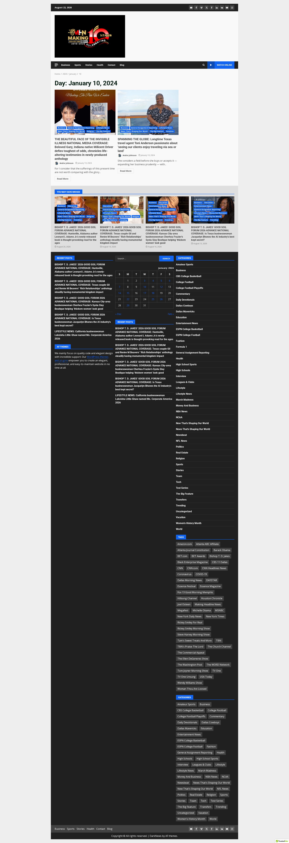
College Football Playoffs (189, 288)
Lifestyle (180, 388)
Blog (122, 65)
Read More (62, 178)
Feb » (171, 314)
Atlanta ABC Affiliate (207, 544)
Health (100, 65)
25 (153, 299)
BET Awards (198, 556)
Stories (88, 65)
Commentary (183, 293)
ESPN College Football (188, 335)
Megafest (182, 610)
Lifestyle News (102, 128)
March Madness (184, 399)
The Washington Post (189, 664)
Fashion (180, 340)
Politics (180, 446)
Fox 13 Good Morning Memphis (195, 592)
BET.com (182, 556)
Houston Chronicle (211, 598)
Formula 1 (181, 346)
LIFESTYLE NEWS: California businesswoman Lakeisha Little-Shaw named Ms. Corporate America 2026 (83, 335)
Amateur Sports (184, 264)
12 (161, 287)
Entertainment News (157, 206)
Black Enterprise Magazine (192, 562)
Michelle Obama (202, 610)
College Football (184, 282)
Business (65, 65)
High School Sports (186, 364)
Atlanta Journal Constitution (193, 550)
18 (153, 293)
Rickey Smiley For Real (189, 622)
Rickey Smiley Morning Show (193, 628)
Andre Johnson (66, 163)
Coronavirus (184, 574)
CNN (180, 568)
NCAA (179, 417)
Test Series (182, 487)
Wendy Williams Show (189, 682)
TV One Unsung (186, 676)
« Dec (118, 314)
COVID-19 (201, 574)
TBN (218, 640)
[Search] (204, 65)
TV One (216, 670)
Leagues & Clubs (185, 382)
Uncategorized (184, 511)
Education (72, 206)
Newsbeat (181, 435)
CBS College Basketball (188, 276)
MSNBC (219, 610)
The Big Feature (103, 131)
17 (144, 293)
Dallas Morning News (189, 580)
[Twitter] (206, 7)
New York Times (215, 616)
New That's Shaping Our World (192, 423)
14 (119, 293)
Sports (78, 65)
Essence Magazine (210, 586)
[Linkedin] (216, 7)
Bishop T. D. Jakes (220, 556)
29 (128, 305)
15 (128, 293)
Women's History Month (188, 523)
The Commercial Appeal (190, 652)
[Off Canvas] (56, 65)
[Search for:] (137, 258)
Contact (111, 65)
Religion (90, 131)
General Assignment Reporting (81, 128)
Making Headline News (208, 604)
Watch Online (224, 65)
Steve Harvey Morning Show (193, 634)
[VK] (222, 7)
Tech (178, 482)
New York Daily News (189, 616)
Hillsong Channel (187, 598)
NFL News (181, 440)
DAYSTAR (211, 580)
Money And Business (217, 213)
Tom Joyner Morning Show (192, 670)
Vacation (170, 131)
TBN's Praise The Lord (190, 646)
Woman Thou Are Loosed (191, 688)
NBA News (181, 411)
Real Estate (182, 452)
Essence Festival (186, 586)
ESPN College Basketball (189, 329)
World (179, 529)
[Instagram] (232, 7)
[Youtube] (227, 7)
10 (144, 287)
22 (128, 299)
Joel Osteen (183, 604)
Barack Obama (222, 550)
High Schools (183, 370)
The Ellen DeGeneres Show (192, 658)
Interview (181, 376)
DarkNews (156, 836)
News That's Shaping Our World (71, 131)
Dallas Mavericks (185, 311)
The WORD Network (218, 664)
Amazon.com (184, 544)
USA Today (206, 676)
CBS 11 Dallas (219, 562)
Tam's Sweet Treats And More (194, 640)
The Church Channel (219, 646)
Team (179, 476)
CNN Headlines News (214, 568)
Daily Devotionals (185, 299)
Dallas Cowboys (184, 305)
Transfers (181, 499)
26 (161, 299)
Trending (78, 220)
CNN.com (192, 568)
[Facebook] (196, 7)
